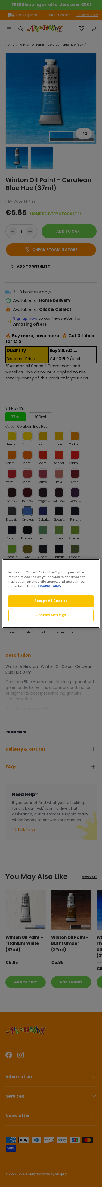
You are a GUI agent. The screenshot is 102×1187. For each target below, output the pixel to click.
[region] (50, 593)
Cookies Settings (51, 615)
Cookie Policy (49, 586)
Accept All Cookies (50, 601)
